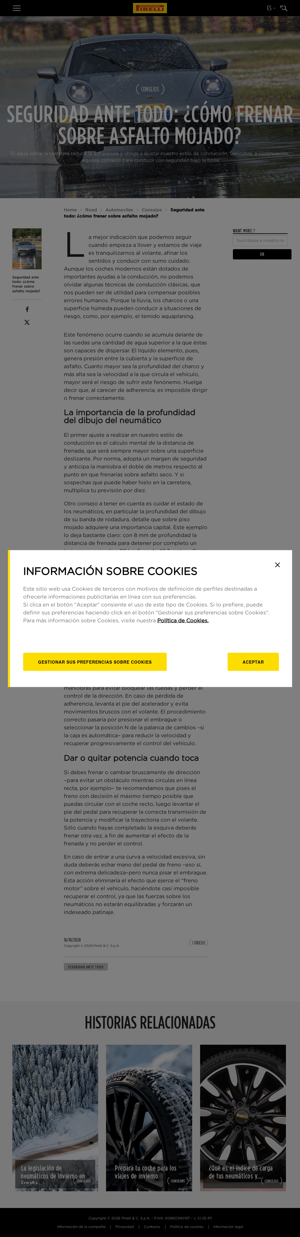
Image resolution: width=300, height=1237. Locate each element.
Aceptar (253, 662)
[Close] (277, 565)
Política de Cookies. (183, 620)
